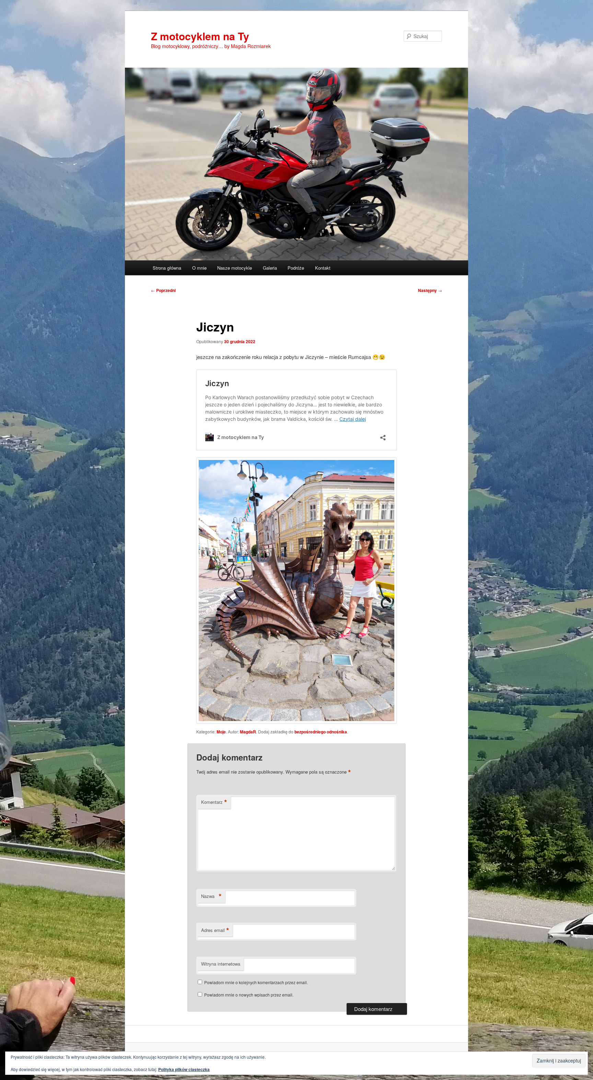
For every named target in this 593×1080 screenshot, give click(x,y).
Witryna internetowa (220, 963)
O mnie (199, 268)
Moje (221, 732)
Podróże (296, 268)
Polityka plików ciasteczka (184, 1069)
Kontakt (322, 268)
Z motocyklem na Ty (200, 36)
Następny (430, 290)
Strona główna (167, 268)
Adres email (215, 930)
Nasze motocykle (234, 268)
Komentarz (214, 802)
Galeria (270, 268)
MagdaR (248, 732)
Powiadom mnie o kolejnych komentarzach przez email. (256, 982)
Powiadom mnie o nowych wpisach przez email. (248, 995)
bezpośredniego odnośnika (320, 732)
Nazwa (211, 896)
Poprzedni (163, 290)
